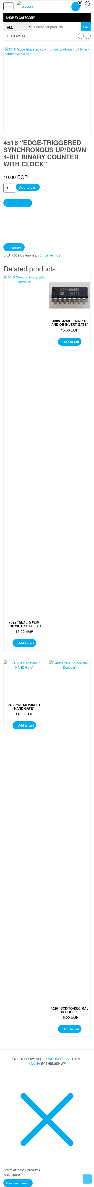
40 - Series (46, 255)
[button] (47, 17)
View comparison (18, 1183)
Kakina (34, 1063)
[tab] (47, 17)
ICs (57, 255)
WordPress (58, 1058)
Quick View (25, 283)
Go (85, 26)
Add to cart (28, 187)
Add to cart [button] (26, 643)
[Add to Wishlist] (17, 203)
